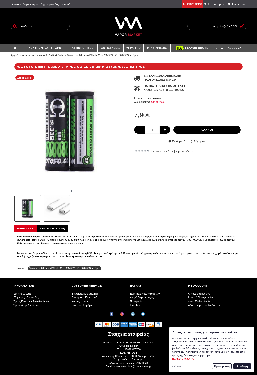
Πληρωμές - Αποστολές (26, 297)
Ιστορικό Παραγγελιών (200, 297)
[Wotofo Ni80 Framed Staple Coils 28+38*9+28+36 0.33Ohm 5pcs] (71, 131)
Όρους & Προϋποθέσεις (26, 305)
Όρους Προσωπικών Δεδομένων (31, 301)
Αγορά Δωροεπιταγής (142, 297)
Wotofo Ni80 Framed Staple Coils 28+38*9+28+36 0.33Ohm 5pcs (64, 268)
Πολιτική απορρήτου (183, 358)
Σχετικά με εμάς (22, 293)
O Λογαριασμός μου (199, 293)
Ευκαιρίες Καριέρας (82, 305)
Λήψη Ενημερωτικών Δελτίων (204, 305)
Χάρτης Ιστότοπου (81, 301)
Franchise (135, 305)
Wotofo (157, 98)
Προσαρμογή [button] (222, 366)
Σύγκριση (199, 141)
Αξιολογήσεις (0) (52, 228)
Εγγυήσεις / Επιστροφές (85, 297)
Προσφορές (136, 301)
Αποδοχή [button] (242, 366)
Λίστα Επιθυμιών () (199, 301)
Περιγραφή (25, 228)
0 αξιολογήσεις (159, 151)
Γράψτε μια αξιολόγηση (182, 151)
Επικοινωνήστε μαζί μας (85, 293)
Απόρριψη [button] (176, 366)
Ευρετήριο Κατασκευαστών (145, 293)
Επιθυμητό (178, 141)
